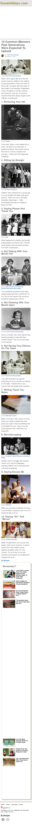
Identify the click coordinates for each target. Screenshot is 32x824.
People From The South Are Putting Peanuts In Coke (22, 750)
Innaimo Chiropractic (11, 189)
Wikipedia (8, 505)
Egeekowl (16, 810)
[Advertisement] (16, 23)
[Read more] (9, 574)
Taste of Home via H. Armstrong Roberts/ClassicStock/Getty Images (12, 287)
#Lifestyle (5, 560)
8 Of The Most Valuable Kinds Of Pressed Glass (22, 740)
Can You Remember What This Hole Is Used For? (22, 759)
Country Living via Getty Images (14, 331)
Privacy (8, 804)
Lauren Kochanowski (13, 55)
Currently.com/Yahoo (11, 539)
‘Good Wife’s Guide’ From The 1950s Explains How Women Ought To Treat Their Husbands (22, 574)
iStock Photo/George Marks (13, 76)
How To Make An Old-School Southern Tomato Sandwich (23, 582)
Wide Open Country (10, 415)
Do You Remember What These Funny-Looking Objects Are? (22, 593)
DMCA (3, 804)
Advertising (14, 804)
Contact (21, 804)
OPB (6, 237)
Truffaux (7, 141)
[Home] (14, 3)
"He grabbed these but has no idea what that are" (23, 601)
